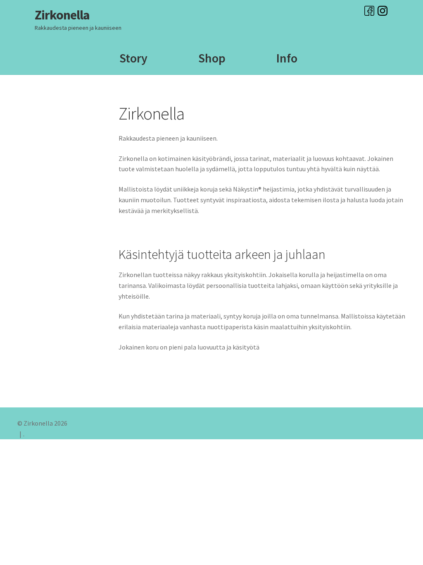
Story (133, 58)
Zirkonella (62, 15)
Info (286, 58)
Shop (212, 58)
